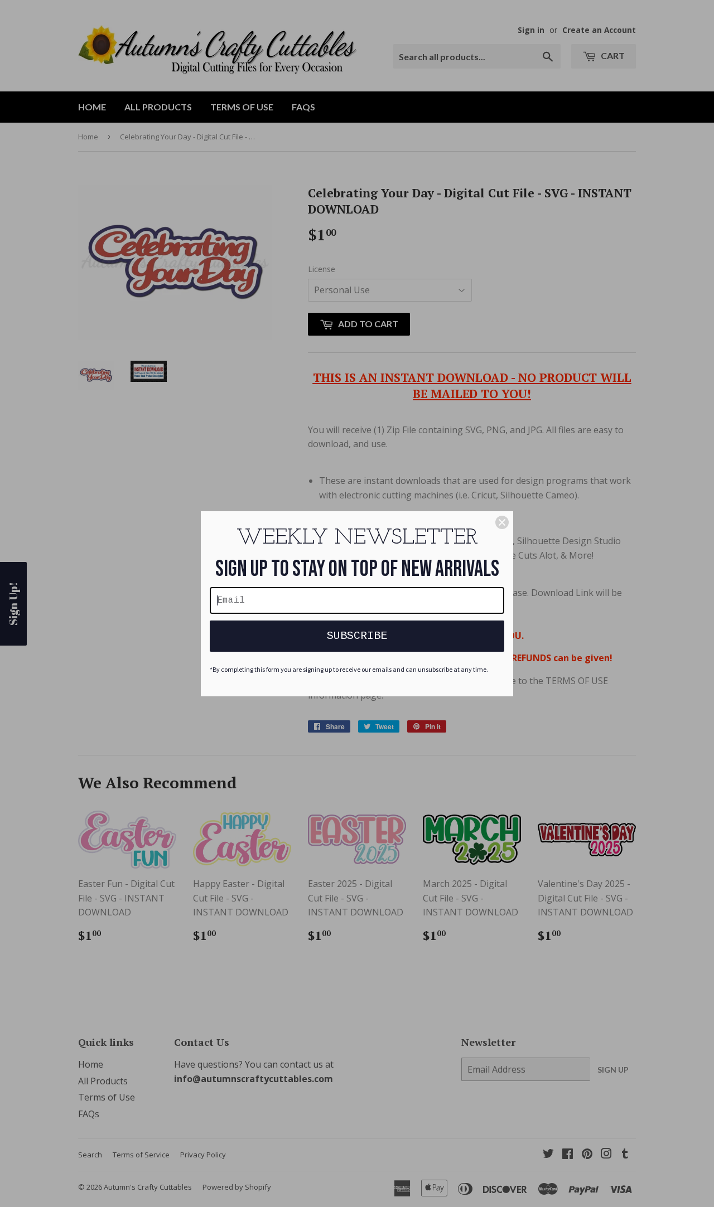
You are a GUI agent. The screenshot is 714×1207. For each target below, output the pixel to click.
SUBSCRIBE (357, 635)
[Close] (502, 522)
